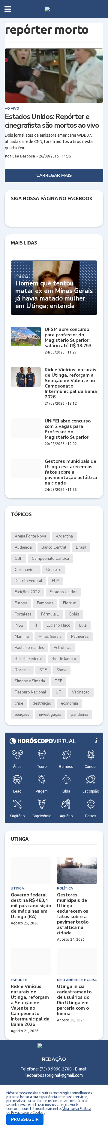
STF (43, 670)
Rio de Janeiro (64, 659)
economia (69, 703)
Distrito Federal (28, 581)
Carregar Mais (54, 175)
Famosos (45, 603)
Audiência (23, 547)
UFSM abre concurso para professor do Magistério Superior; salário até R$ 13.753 (68, 337)
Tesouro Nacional (30, 692)
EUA (55, 581)
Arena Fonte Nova (30, 536)
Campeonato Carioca (50, 558)
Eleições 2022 (27, 592)
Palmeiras (80, 636)
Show (61, 670)
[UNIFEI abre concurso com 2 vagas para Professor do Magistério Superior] (26, 428)
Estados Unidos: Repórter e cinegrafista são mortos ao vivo (52, 121)
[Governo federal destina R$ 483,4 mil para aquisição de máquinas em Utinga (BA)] (31, 870)
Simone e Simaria (30, 681)
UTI (59, 692)
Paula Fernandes (29, 647)
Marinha (22, 636)
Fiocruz (69, 603)
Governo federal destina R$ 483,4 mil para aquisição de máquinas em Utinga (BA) (31, 905)
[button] (7, 9)
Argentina (64, 536)
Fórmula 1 (50, 614)
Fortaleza (23, 614)
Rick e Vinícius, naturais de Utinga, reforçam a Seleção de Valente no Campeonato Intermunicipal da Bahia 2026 (71, 383)
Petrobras (62, 647)
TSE (58, 681)
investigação (50, 714)
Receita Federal (28, 659)
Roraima (22, 670)
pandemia (79, 714)
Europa (21, 603)
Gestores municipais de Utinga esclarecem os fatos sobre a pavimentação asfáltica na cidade (71, 472)
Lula (83, 625)
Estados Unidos (63, 592)
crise (19, 703)
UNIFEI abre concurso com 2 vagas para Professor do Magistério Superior (68, 429)
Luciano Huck (58, 625)
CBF (18, 558)
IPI (35, 625)
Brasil (81, 547)
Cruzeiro (54, 569)
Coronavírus (26, 569)
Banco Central (53, 547)
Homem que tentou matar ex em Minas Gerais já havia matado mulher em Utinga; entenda (54, 295)
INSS (19, 625)
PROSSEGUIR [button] (25, 1119)
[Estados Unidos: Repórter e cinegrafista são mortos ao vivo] (54, 75)
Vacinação (81, 692)
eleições (22, 714)
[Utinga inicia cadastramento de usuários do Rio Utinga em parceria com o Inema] (77, 961)
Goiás (74, 614)
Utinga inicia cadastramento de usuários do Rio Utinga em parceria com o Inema (74, 1000)
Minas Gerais (50, 636)
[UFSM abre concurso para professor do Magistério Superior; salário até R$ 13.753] (26, 336)
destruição (42, 703)
